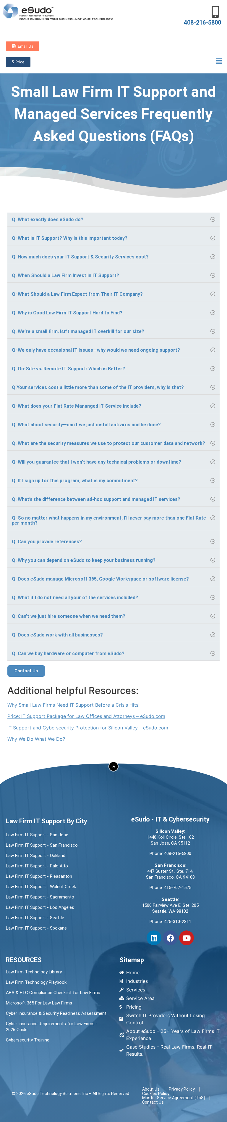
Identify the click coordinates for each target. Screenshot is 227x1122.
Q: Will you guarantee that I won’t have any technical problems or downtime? (96, 462)
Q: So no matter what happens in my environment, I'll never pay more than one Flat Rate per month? (109, 520)
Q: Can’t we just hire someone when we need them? (68, 616)
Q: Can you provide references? (47, 541)
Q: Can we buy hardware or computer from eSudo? (68, 653)
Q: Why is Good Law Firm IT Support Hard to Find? (67, 313)
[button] (219, 61)
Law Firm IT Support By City (46, 821)
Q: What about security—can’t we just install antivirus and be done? (86, 424)
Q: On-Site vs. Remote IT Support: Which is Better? (68, 369)
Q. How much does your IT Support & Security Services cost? (80, 257)
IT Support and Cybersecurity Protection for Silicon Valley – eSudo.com (87, 728)
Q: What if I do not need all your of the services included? (75, 597)
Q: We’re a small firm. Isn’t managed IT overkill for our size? (78, 331)
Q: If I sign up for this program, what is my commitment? (75, 480)
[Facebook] (170, 937)
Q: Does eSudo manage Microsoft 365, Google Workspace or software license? (100, 579)
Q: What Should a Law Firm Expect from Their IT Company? (77, 294)
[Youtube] (186, 937)
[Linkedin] (154, 937)
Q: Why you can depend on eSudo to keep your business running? (83, 560)
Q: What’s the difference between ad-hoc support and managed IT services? (96, 499)
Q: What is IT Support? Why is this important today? (69, 238)
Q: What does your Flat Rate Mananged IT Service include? (76, 406)
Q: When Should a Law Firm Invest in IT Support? (65, 275)
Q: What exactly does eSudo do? (47, 219)
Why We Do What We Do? (36, 739)
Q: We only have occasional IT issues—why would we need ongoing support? (96, 350)
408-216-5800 (202, 22)
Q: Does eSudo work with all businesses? (57, 635)
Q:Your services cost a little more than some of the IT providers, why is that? (98, 387)
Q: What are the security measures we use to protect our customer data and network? (108, 443)
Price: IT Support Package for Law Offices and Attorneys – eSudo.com (86, 716)
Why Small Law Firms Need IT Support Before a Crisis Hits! (73, 705)
